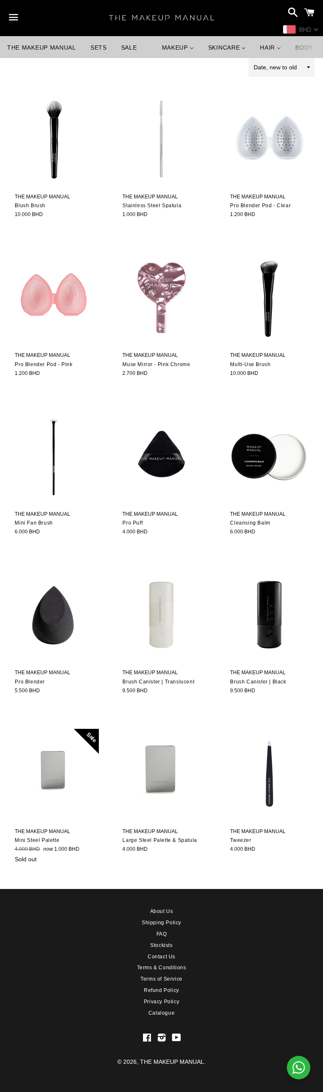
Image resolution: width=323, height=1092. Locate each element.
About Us (161, 911)
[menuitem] (41, 47)
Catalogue (161, 1013)
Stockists (161, 945)
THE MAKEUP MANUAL (172, 1061)
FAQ (161, 934)
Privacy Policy (161, 1002)
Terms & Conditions (161, 968)
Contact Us (161, 957)
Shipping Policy (161, 923)
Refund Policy (161, 990)
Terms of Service (161, 979)
